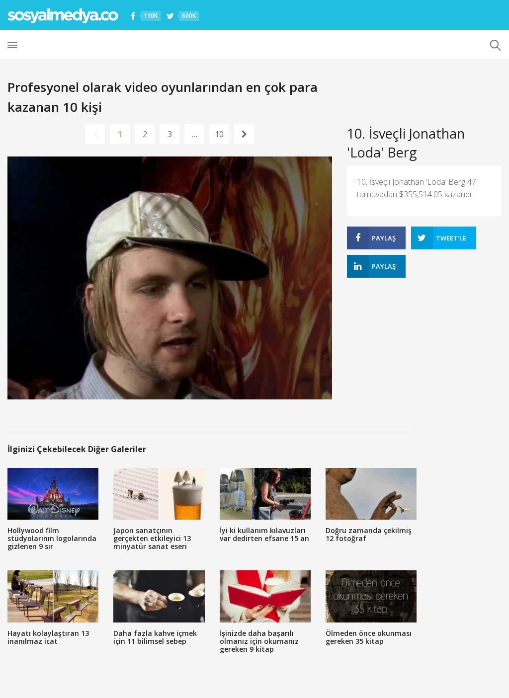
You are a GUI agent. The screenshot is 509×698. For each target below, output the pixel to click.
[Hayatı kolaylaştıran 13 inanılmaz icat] (52, 596)
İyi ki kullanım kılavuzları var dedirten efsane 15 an (264, 534)
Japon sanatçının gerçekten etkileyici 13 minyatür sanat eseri (152, 538)
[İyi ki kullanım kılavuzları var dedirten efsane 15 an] (265, 494)
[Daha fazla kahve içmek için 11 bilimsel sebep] (158, 596)
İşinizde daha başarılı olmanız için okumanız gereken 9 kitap (259, 641)
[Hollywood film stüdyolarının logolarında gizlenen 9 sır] (52, 494)
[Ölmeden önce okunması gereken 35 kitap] (371, 596)
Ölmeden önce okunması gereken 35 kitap (369, 637)
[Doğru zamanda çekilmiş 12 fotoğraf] (371, 494)
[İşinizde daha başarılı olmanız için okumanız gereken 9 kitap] (265, 596)
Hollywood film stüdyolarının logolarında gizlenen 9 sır (51, 538)
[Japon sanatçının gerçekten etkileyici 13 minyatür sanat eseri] (158, 494)
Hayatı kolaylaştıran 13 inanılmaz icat (48, 637)
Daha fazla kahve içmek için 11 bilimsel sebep (155, 637)
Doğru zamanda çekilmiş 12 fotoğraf (369, 534)
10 (219, 134)
